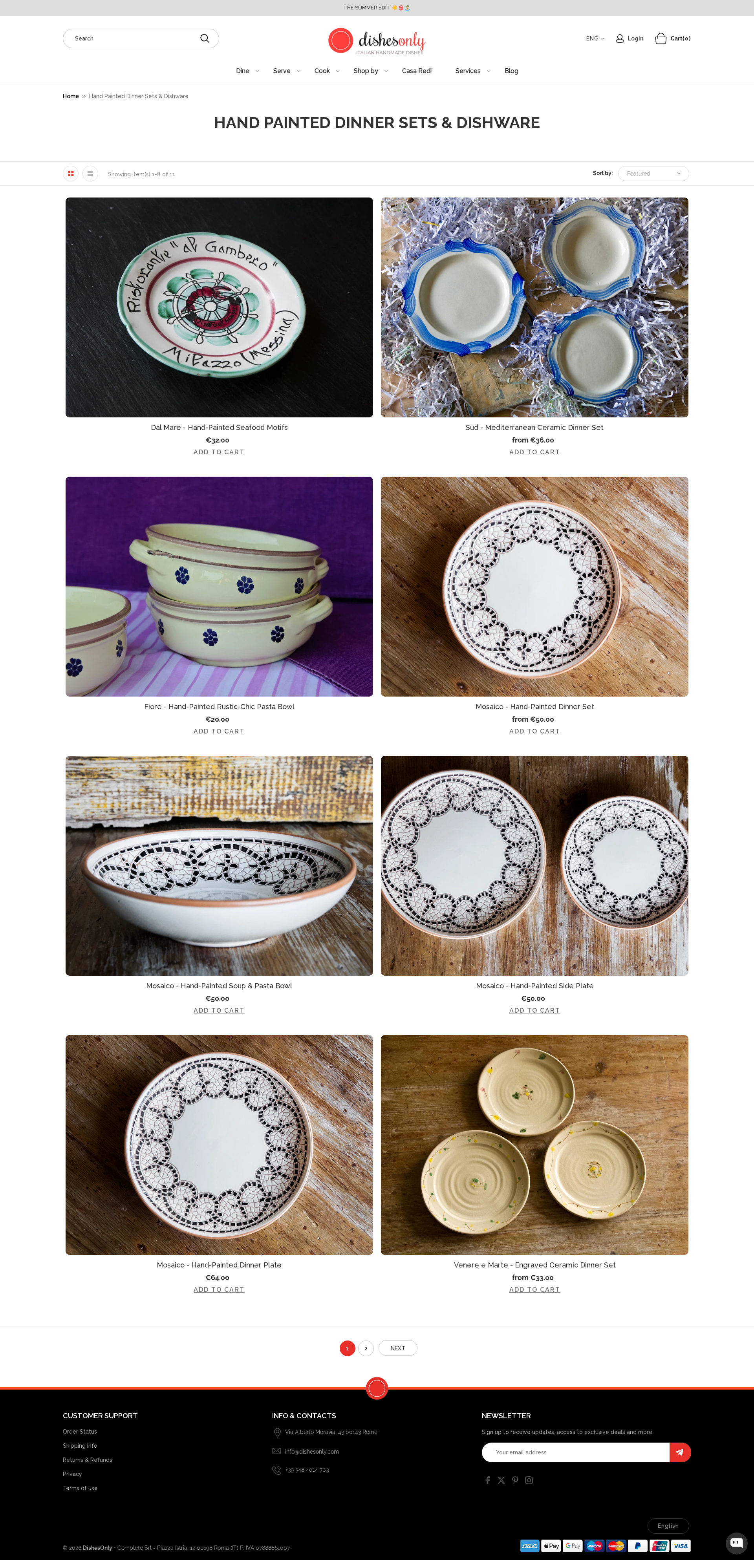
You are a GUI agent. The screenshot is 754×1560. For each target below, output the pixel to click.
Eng (592, 38)
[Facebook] (488, 1482)
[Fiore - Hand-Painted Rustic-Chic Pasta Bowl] (219, 587)
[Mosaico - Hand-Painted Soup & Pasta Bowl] (219, 866)
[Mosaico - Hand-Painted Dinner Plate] (219, 1145)
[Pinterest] (515, 1482)
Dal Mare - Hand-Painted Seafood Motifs (219, 427)
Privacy (72, 1474)
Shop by (366, 71)
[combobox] (141, 38)
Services (468, 71)
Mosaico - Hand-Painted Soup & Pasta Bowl (219, 986)
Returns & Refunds (87, 1460)
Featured (638, 173)
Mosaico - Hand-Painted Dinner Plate (219, 1265)
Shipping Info (80, 1446)
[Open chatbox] (737, 1544)
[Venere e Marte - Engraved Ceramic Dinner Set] (534, 1145)
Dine (242, 71)
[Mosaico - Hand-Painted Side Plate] (534, 866)
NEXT (398, 1348)
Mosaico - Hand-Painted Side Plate (535, 986)
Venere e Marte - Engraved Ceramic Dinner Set (535, 1265)
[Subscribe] (680, 1452)
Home (71, 96)
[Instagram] (529, 1482)
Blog (511, 71)
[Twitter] (501, 1482)
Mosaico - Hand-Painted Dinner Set (535, 706)
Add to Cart (219, 452)
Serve (282, 71)
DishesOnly (97, 1548)
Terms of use (80, 1488)
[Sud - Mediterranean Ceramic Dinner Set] (534, 307)
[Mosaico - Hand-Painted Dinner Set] (534, 587)
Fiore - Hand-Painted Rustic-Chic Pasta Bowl (219, 706)
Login (635, 38)
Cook (322, 71)
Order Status (80, 1431)
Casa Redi (417, 71)
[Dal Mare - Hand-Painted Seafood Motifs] (219, 307)
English (668, 1526)
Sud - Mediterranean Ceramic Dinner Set (535, 427)
